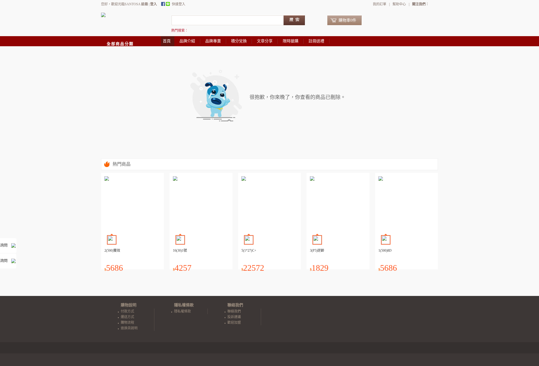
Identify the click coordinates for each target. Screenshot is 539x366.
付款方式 (127, 311)
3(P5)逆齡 (317, 251)
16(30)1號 (180, 251)
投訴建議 (234, 317)
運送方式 (127, 317)
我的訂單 (379, 4)
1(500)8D (385, 251)
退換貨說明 (129, 328)
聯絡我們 (234, 311)
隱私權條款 (182, 311)
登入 (153, 4)
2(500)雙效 (112, 251)
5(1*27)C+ (248, 251)
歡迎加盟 (234, 323)
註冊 (144, 4)
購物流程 (127, 323)
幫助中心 (399, 4)
